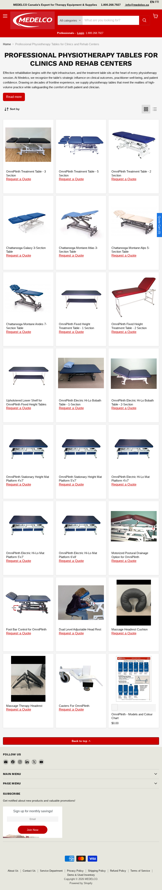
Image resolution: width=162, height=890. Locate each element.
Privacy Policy (75, 870)
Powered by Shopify (81, 883)
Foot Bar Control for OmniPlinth (26, 629)
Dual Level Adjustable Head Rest (80, 629)
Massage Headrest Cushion (129, 629)
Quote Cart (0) (159, 225)
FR (157, 2)
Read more (14, 96)
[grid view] (146, 109)
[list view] (154, 109)
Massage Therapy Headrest (24, 705)
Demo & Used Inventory (81, 874)
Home (7, 44)
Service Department (51, 870)
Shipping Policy (97, 870)
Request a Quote (18, 179)
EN (152, 2)
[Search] (144, 20)
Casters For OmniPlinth (74, 705)
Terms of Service (140, 870)
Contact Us (29, 870)
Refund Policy (118, 870)
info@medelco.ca (137, 4)
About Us (13, 870)
